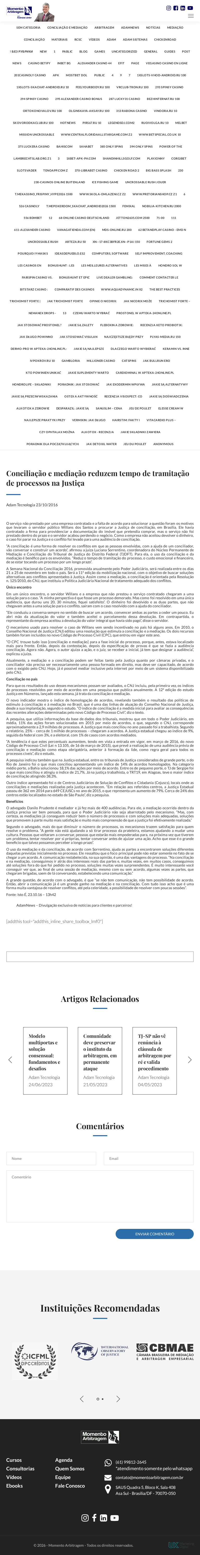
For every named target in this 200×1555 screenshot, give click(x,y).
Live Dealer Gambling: (115, 277)
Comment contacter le (159, 277)
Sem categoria (28, 27)
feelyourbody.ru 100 (93, 87)
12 (50, 217)
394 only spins (141, 146)
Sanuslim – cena (109, 408)
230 (180, 170)
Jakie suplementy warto (88, 372)
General (151, 51)
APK (56, 75)
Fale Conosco (70, 1486)
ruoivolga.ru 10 (155, 122)
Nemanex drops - (42, 313)
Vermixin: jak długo (89, 420)
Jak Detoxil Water (101, 444)
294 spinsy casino (34, 98)
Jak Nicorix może (138, 301)
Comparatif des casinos (74, 289)
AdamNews (130, 27)
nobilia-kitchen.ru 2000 (161, 206)
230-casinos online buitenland (59, 182)
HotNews (68, 122)
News (16, 63)
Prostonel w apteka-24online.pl (143, 313)
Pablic (67, 51)
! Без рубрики (21, 51)
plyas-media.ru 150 (165, 336)
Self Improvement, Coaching (158, 253)
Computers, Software (110, 253)
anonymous (163, 444)
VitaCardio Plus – (161, 420)
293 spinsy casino (169, 87)
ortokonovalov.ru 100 (42, 110)
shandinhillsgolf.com (121, 158)
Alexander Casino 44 (95, 63)
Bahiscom (65, 146)
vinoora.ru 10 (165, 110)
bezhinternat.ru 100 (163, 98)
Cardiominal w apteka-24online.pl (145, 372)
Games (100, 51)
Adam (111, 39)
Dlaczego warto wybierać (133, 348)
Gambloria (71, 360)
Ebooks (14, 1486)
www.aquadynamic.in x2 (122, 289)
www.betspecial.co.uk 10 (160, 134)
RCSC (78, 39)
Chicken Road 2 (126, 170)
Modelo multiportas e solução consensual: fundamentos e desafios (44, 1052)
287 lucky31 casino (124, 98)
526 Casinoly (29, 206)
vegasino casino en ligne (167, 63)
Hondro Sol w (170, 265)
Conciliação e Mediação (67, 27)
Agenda (63, 1460)
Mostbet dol (77, 75)
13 (64, 313)
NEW (43, 51)
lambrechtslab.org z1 (32, 158)
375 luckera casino (34, 146)
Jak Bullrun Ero (156, 360)
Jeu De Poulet (140, 408)
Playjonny (156, 158)
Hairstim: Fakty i (126, 420)
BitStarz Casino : (34, 289)
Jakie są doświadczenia (169, 396)
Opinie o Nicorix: (103, 301)
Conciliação (34, 39)
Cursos (14, 1460)
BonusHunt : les (61, 265)
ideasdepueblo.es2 (70, 253)
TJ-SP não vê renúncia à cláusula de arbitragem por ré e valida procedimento (154, 1052)
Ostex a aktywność (81, 396)
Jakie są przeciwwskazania (34, 396)
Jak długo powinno (36, 336)
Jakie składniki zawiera (141, 432)
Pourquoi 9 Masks (33, 253)
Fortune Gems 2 (159, 241)
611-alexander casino (32, 229)
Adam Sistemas (135, 39)
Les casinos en (29, 265)
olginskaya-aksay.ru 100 (89, 110)
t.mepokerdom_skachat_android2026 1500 (81, 206)
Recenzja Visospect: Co (123, 396)
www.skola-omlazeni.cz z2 (102, 194)
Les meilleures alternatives (104, 265)
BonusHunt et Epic (74, 277)
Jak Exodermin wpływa (125, 384)
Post (186, 51)
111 (173, 217)
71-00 (161, 217)
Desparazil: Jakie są (72, 408)
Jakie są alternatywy (170, 384)
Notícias (153, 27)
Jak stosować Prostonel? (39, 325)
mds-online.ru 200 (117, 229)
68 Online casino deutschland (84, 217)
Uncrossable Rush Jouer (145, 182)
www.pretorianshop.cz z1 (155, 194)
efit (121, 63)
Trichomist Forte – (174, 301)
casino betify (39, 63)
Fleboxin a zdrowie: (117, 325)
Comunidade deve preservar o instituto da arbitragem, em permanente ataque (100, 1052)
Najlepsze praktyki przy (44, 420)
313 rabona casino (131, 110)
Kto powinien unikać (43, 372)
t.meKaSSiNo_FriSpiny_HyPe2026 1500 (44, 194)
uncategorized (124, 51)
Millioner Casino (101, 360)
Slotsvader (26, 170)
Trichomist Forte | (25, 301)
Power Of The (170, 146)
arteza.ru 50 (75, 241)
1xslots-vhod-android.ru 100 (161, 75)
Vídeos (94, 39)
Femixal (128, 206)
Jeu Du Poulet (135, 444)
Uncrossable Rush (43, 241)
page (135, 63)
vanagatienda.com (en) (76, 229)
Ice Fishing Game (105, 182)
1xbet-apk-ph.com (81, 158)
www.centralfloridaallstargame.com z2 (96, 134)
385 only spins (111, 146)
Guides (169, 51)
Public (99, 75)
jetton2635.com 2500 (133, 217)
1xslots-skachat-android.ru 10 (42, 87)
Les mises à (143, 265)
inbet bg (64, 63)
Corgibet (178, 158)
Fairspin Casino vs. (37, 277)
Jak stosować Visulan (78, 336)
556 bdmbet (33, 217)
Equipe (63, 1477)
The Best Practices (164, 289)
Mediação (175, 27)
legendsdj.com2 (121, 122)
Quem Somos (69, 1468)
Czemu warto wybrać (91, 313)
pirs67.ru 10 (92, 122)
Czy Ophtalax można (56, 432)
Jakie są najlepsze (89, 348)
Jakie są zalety (80, 325)
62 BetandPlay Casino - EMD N (162, 229)
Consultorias (20, 1468)
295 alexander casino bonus (78, 98)
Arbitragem (104, 27)
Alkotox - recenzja (97, 432)
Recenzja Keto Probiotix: (161, 325)
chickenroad (165, 39)
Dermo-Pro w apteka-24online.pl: (39, 348)
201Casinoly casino (30, 75)
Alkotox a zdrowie (32, 408)
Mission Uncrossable (36, 134)
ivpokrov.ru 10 (42, 360)
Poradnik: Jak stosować (78, 384)
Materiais (60, 39)
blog (83, 51)
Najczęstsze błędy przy (123, 336)
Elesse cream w (171, 408)
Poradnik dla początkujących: (53, 444)
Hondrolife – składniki (31, 384)
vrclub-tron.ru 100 (132, 87)
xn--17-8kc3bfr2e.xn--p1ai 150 (116, 241)
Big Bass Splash (158, 170)
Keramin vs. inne (176, 348)
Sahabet (86, 146)
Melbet (181, 122)
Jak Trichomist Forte (65, 301)
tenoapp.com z (55, 170)
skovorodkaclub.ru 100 (33, 122)
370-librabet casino (91, 170)
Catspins (129, 360)
